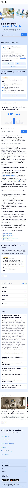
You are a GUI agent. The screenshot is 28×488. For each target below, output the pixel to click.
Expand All (24, 283)
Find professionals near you (7, 128)
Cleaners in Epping (7, 240)
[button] (14, 57)
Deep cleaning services (9, 175)
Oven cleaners (4, 454)
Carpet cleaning (5, 440)
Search (23, 35)
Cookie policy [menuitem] (15, 485)
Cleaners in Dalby (7, 233)
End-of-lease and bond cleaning (11, 180)
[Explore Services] (26, 2)
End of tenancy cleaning (7, 443)
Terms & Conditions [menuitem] (6, 485)
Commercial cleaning (6, 451)
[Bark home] (3, 2)
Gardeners (4, 447)
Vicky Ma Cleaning (10, 269)
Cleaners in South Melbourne (10, 238)
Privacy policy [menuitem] (22, 485)
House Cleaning (10, 103)
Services (3, 103)
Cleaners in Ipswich (8, 236)
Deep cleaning (5, 436)
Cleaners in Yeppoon (8, 235)
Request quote (8, 63)
